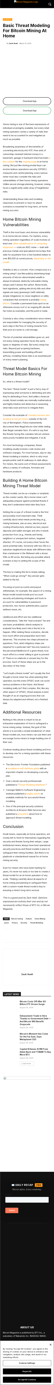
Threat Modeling (36, 923)
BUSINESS (7, 19)
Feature (29, 919)
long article (23, 814)
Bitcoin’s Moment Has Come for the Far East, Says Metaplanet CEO (34, 1037)
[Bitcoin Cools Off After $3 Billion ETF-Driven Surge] (10, 1005)
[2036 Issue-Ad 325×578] (27, 1118)
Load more (26, 1063)
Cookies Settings (27, 1363)
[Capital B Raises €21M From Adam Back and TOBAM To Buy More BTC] (10, 1053)
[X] (27, 979)
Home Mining (40, 919)
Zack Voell (13, 43)
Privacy (15, 923)
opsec (6, 923)
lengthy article (33, 793)
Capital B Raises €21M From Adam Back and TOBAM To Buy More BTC (35, 1052)
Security (24, 923)
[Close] (50, 1344)
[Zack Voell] (5, 43)
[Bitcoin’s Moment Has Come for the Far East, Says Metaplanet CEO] (10, 1037)
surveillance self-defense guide (23, 768)
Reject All (26, 1371)
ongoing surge (29, 161)
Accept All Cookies (27, 1379)
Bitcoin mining (17, 919)
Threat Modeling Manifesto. (32, 784)
